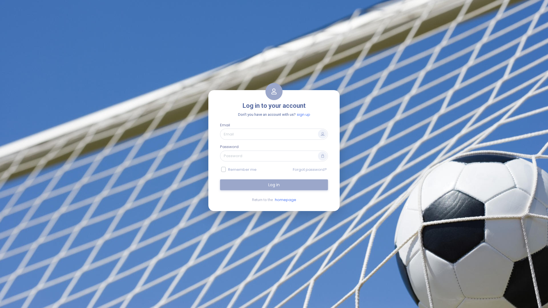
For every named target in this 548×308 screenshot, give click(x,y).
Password (229, 146)
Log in (274, 185)
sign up (303, 114)
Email (225, 125)
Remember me (242, 169)
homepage (285, 199)
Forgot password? (310, 169)
